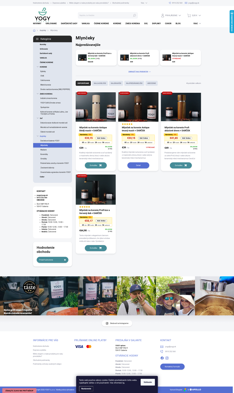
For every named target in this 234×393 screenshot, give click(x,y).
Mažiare (43, 150)
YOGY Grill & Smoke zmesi (50, 103)
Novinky (43, 44)
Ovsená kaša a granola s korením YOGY (55, 172)
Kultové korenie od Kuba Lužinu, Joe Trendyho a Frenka (54, 113)
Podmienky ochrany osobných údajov (47, 364)
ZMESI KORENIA (46, 94)
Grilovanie (44, 49)
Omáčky (43, 159)
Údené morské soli (47, 132)
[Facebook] (162, 357)
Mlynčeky (44, 145)
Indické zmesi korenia (48, 98)
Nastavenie (86, 389)
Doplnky (43, 136)
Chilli (42, 76)
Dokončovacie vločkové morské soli (53, 123)
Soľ (41, 118)
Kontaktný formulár (172, 367)
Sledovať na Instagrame (119, 323)
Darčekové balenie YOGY (49, 141)
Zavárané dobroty (47, 168)
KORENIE (43, 67)
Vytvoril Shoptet (176, 390)
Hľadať (134, 15)
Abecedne (151, 83)
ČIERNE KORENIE (46, 62)
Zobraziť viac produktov (138, 71)
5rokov (101, 138)
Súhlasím (148, 382)
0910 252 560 (170, 351)
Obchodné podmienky (120, 3)
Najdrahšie (116, 83)
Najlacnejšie (100, 83)
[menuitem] (38, 23)
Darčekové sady (46, 53)
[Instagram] (167, 357)
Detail (138, 165)
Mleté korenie (45, 85)
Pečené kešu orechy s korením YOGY (54, 163)
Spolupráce (44, 107)
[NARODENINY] (95, 108)
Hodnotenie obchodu (41, 3)
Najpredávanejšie (134, 83)
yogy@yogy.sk (170, 347)
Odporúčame (83, 83)
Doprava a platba (59, 3)
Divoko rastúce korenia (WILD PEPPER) (55, 89)
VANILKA (43, 58)
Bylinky (43, 71)
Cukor (42, 177)
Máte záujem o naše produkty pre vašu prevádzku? (89, 3)
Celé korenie (45, 80)
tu (123, 383)
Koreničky (44, 154)
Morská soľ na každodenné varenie (53, 127)
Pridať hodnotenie (46, 260)
